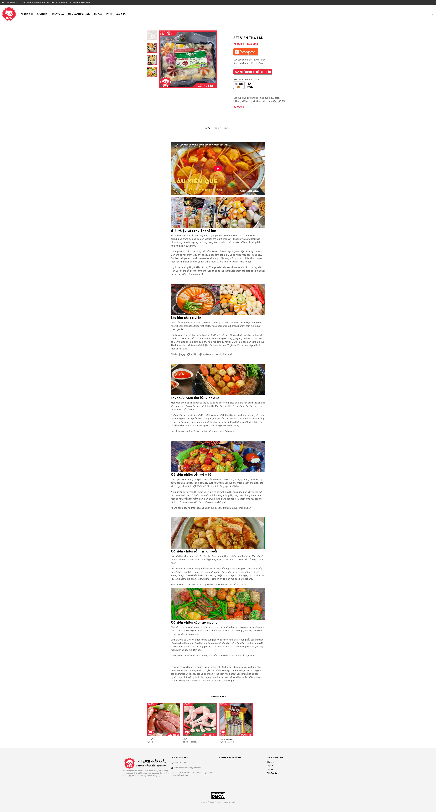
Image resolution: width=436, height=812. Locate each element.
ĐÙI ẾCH (186, 739)
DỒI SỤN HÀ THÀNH (226, 739)
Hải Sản (270, 762)
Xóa (234, 92)
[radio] (238, 85)
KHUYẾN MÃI (58, 14)
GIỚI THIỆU (121, 14)
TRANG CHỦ (27, 14)
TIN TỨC (98, 14)
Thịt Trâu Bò (272, 773)
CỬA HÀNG (42, 14)
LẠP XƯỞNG (151, 739)
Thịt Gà (270, 766)
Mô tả (207, 128)
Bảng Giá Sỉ (238, 79)
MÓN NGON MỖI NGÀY (79, 14)
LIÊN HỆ (108, 14)
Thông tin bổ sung (222, 128)
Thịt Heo (270, 769)
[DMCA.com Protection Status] (218, 795)
